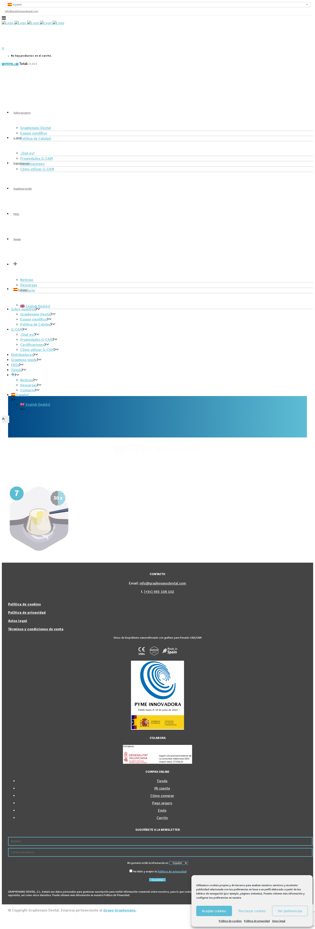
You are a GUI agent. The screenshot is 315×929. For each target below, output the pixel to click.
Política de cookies (230, 921)
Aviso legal (278, 921)
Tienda (162, 781)
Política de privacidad (257, 921)
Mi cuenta (162, 788)
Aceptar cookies (214, 911)
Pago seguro (162, 803)
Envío (162, 810)
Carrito (8, 64)
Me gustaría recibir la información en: (148, 863)
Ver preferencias (290, 911)
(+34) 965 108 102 (159, 591)
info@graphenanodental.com (21, 11)
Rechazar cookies (252, 911)
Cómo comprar (162, 795)
